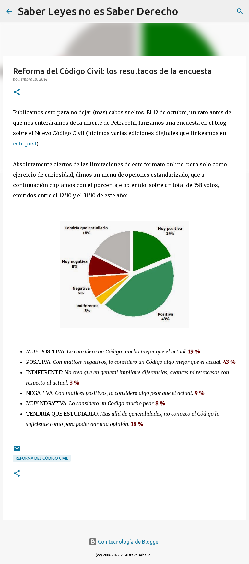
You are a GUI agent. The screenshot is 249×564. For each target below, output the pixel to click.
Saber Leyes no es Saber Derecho (98, 11)
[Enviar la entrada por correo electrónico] (17, 451)
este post (24, 143)
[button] (17, 92)
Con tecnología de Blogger (128, 542)
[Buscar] (187, 11)
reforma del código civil (42, 458)
